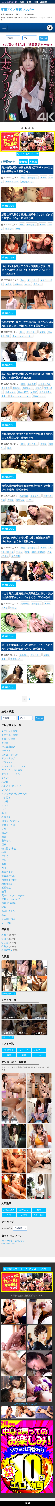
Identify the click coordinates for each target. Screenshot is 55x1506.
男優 (9, 1055)
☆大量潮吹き (45, 392)
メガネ (5, 607)
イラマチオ (7, 762)
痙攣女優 (9, 1050)
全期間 (43, 2)
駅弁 (4, 907)
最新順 (23, 161)
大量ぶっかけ (8, 825)
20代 (6, 939)
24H (22, 2)
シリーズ (24, 1050)
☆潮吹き (18, 284)
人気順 (33, 161)
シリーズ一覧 (8, 1037)
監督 (24, 1055)
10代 (6, 935)
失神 (4, 829)
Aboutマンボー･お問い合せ (13, 1241)
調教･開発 (7, 884)
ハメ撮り (6, 782)
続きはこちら (8, 205)
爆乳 (18, 228)
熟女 (23, 177)
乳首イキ (6, 817)
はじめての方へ (8, 1243)
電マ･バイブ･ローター (23, 336)
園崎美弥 (6, 388)
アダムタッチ (8, 758)
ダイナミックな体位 (12, 770)
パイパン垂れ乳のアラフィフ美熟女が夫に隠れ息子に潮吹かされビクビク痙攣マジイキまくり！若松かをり (27, 270)
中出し (28, 284)
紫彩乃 (39, 388)
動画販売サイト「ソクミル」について (27, 1268)
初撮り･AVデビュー (12, 821)
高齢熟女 (32, 383)
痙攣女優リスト (9, 994)
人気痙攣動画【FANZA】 (27, 1404)
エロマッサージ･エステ (14, 766)
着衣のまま (7, 872)
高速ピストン (27, 181)
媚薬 (4, 837)
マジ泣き (6, 797)
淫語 (4, 860)
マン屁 (5, 801)
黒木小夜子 (23, 392)
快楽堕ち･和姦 (9, 848)
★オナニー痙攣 (10, 735)
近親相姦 (6, 887)
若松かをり (33, 177)
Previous (4, 85)
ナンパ (5, 778)
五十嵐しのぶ (44, 383)
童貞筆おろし (16, 659)
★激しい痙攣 (8, 739)
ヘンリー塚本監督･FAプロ (15, 793)
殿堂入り (24, 1210)
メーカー (39, 1055)
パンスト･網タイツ (11, 786)
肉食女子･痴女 (12, 181)
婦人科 (5, 833)
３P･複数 (15, 555)
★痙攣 (43, 177)
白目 (4, 868)
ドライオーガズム (11, 774)
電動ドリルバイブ (11, 899)
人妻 (6, 942)
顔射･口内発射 (38, 551)
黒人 (4, 915)
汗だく (30, 499)
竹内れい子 (28, 388)
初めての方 (39, 1215)
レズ (4, 809)
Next (51, 85)
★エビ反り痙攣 (10, 731)
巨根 (4, 844)
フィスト (6, 790)
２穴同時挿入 (8, 919)
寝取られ (9, 228)
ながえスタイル (10, 754)
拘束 (4, 852)
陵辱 (9, 448)
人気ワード (39, 1050)
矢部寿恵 (16, 388)
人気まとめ (9, 1210)
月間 (35, 2)
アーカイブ (7, 1228)
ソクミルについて (28, 154)
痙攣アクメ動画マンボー (17, 9)
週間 (28, 2)
